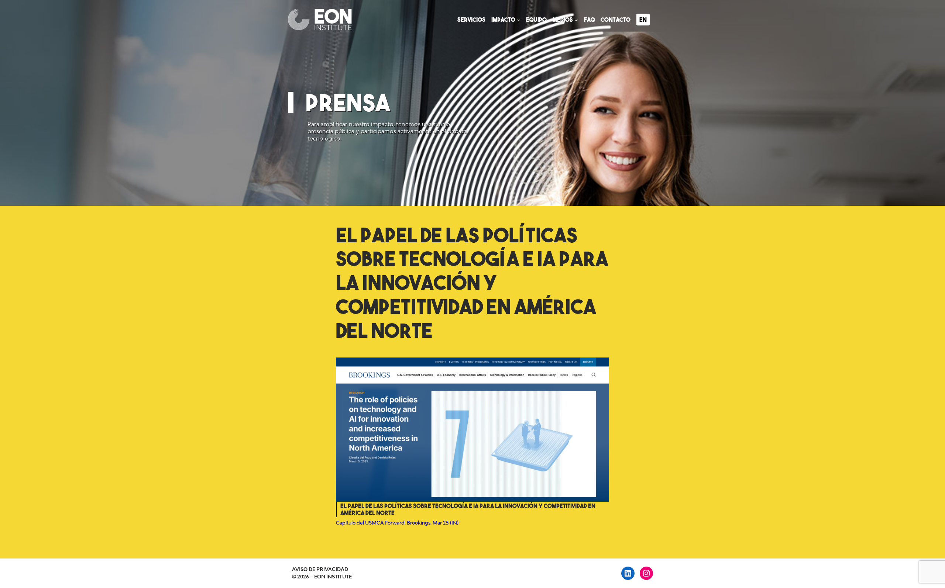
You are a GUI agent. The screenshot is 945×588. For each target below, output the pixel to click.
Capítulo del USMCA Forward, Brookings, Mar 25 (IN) (397, 523)
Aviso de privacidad (320, 569)
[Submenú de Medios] (576, 19)
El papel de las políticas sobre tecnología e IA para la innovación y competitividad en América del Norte (472, 283)
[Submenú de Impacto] (518, 19)
